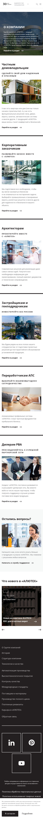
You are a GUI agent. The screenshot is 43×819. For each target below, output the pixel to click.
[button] (3, 629)
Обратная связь (9, 716)
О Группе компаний (11, 647)
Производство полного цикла (16, 699)
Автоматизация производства (16, 670)
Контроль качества (11, 681)
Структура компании (11, 658)
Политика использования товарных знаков (21, 796)
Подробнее (27, 813)
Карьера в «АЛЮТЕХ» (12, 710)
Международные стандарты (15, 687)
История (6, 653)
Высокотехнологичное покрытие (17, 676)
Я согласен (10, 813)
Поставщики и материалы (14, 693)
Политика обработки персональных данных (21, 791)
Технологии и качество (12, 664)
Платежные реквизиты (12, 704)
